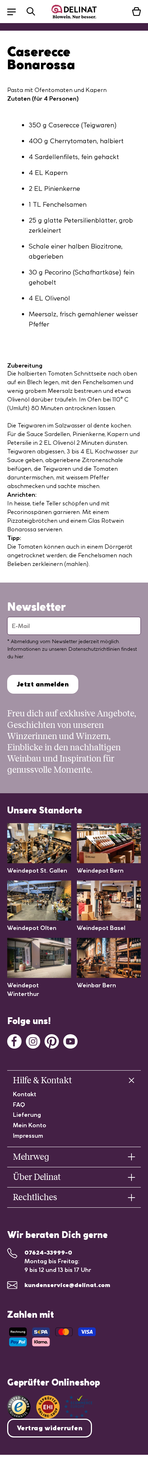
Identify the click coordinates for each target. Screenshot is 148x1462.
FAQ (19, 1104)
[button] (15, 11)
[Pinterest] (52, 1040)
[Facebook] (14, 1040)
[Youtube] (70, 1040)
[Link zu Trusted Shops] (19, 1407)
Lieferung (27, 1114)
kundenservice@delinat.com (67, 1284)
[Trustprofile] (64, 1407)
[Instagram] (33, 1040)
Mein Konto (29, 1125)
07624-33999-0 (48, 1252)
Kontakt (24, 1094)
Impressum (28, 1135)
